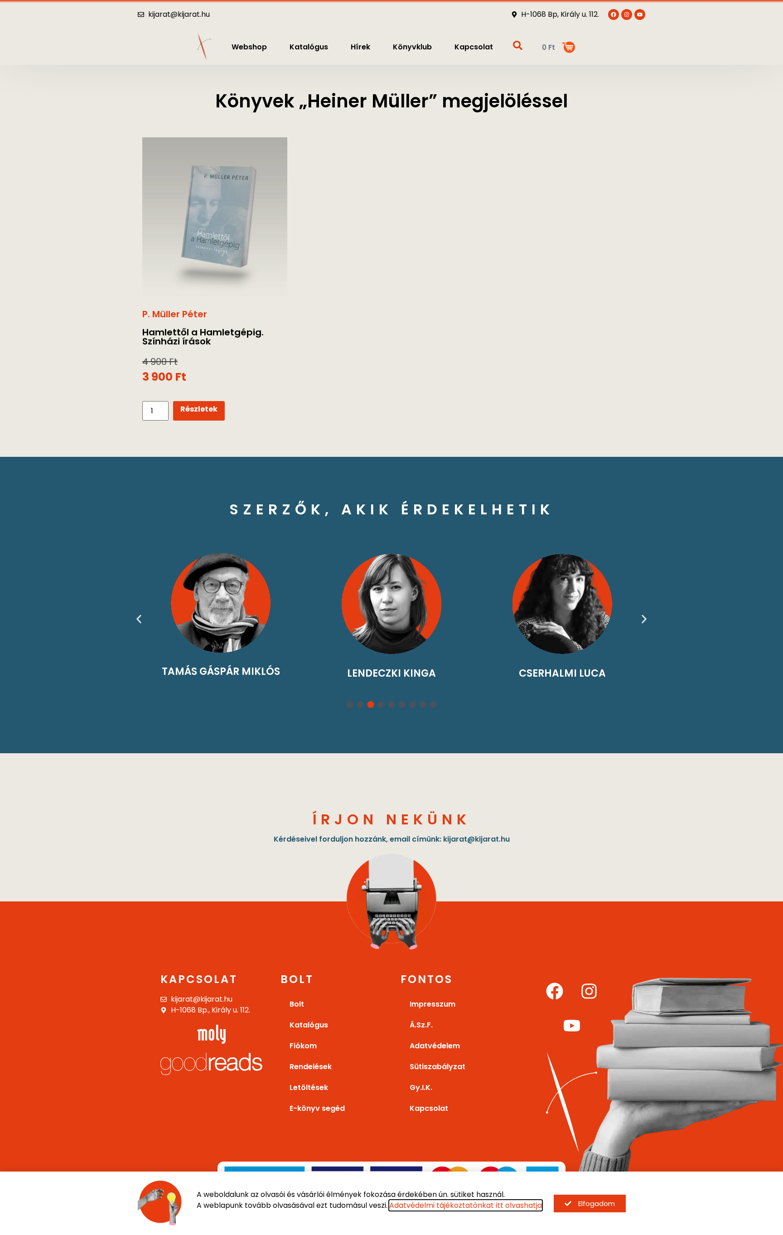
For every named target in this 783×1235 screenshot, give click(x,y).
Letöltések (309, 1087)
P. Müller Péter (174, 314)
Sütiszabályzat (437, 1066)
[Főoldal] (204, 47)
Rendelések (311, 1066)
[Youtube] (639, 14)
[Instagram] (589, 991)
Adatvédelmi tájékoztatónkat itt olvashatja (465, 1205)
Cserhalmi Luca (562, 673)
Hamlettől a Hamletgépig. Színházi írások (203, 337)
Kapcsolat (473, 47)
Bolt (297, 1004)
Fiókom (303, 1046)
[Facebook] (554, 991)
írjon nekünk (392, 819)
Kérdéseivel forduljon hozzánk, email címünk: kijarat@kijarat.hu (392, 839)
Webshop (249, 47)
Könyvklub (412, 47)
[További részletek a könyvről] (214, 218)
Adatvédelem (435, 1046)
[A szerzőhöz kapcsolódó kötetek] (221, 603)
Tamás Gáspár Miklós (221, 671)
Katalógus (309, 47)
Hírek (360, 47)
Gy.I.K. (421, 1087)
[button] (139, 619)
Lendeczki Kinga (391, 673)
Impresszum (432, 1004)
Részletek (199, 409)
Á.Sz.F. (421, 1025)
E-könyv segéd (317, 1108)
